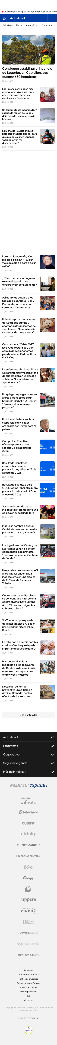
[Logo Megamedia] (30, 1018)
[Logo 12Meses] (28, 922)
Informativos (32, 25)
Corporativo (11, 754)
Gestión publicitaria (29, 991)
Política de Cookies (28, 987)
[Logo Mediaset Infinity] (28, 801)
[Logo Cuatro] (28, 823)
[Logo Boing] (28, 867)
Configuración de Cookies (28, 983)
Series (19, 25)
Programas (10, 745)
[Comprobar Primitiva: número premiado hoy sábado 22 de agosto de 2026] (47, 447)
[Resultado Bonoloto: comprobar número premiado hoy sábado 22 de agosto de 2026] (47, 468)
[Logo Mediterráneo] (28, 955)
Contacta (28, 1000)
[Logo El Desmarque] (28, 845)
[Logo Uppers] (28, 900)
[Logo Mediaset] (29, 787)
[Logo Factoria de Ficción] (28, 856)
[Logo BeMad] (28, 889)
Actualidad (17, 18)
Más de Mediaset (14, 771)
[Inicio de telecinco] (4, 18)
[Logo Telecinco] (28, 812)
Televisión (8, 25)
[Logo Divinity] (28, 834)
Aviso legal (28, 970)
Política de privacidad (28, 979)
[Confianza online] (28, 1033)
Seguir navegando (15, 763)
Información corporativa (29, 974)
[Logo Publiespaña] (28, 944)
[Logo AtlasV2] (28, 933)
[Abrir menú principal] (52, 18)
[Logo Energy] (28, 878)
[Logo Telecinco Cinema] (28, 911)
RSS (28, 996)
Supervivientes (49, 25)
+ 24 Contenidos (28, 714)
